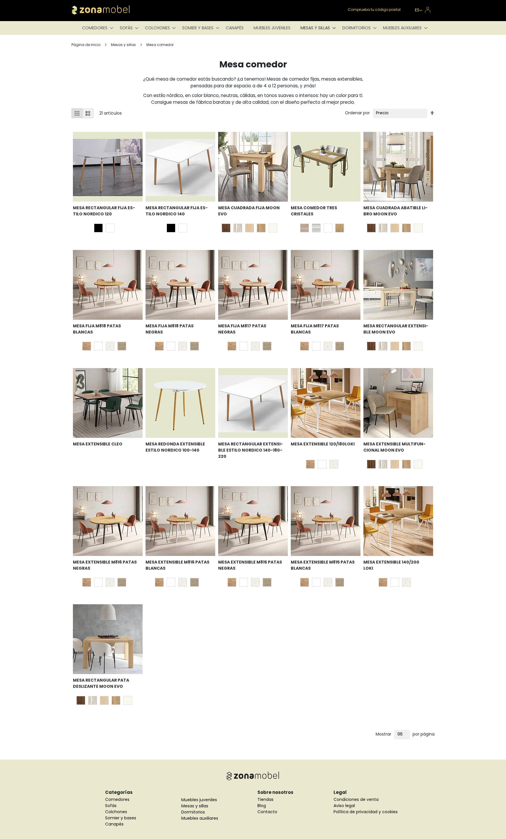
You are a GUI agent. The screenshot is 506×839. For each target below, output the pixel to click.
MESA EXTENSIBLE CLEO (97, 444)
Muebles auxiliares (199, 818)
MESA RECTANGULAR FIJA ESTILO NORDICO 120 (104, 211)
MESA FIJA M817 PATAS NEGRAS (242, 329)
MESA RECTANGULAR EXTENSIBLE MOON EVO (395, 329)
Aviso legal (344, 806)
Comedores (117, 799)
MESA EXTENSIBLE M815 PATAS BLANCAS (323, 565)
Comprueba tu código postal (374, 9)
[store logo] (109, 10)
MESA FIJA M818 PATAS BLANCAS (97, 329)
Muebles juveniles (199, 800)
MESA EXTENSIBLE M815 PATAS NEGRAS (250, 565)
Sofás (111, 806)
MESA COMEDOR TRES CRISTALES (314, 211)
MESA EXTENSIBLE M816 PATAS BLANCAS (177, 565)
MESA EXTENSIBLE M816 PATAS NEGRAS (105, 565)
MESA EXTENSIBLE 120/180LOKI (323, 444)
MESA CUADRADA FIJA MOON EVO (249, 211)
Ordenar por (357, 113)
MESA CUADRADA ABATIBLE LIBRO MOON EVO (395, 211)
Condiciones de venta (356, 799)
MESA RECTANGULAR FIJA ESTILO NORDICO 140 (177, 211)
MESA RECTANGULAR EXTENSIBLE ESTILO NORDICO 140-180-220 (250, 450)
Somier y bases (120, 818)
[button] (418, 10)
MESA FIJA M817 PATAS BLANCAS (315, 329)
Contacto (267, 812)
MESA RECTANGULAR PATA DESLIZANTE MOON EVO (101, 683)
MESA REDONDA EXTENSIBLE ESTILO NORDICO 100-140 (175, 447)
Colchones (116, 812)
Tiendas (265, 799)
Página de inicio (86, 44)
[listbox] (105, 229)
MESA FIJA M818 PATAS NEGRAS (170, 329)
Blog (261, 806)
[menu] (253, 28)
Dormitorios (193, 812)
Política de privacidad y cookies (366, 812)
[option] (98, 228)
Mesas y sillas (124, 44)
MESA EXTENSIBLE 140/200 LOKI (391, 565)
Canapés (114, 824)
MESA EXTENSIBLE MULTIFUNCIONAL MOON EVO (394, 447)
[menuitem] (95, 28)
